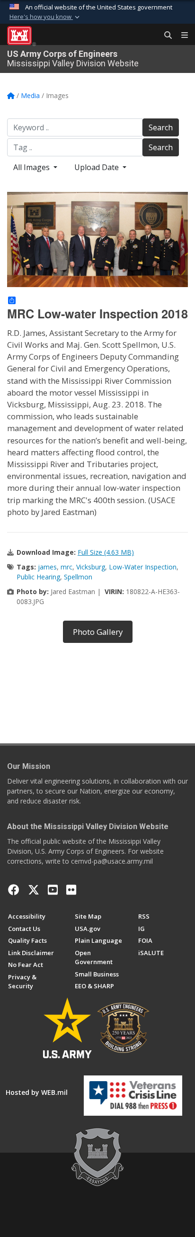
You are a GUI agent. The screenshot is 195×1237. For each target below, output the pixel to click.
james (47, 566)
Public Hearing (38, 576)
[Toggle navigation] (181, 35)
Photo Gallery (98, 631)
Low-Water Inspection (143, 566)
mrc (66, 566)
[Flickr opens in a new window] (71, 889)
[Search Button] (165, 35)
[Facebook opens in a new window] (13, 889)
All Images (32, 167)
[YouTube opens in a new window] (53, 889)
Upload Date (97, 167)
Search (161, 127)
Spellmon (78, 576)
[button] (45, 17)
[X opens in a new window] (33, 889)
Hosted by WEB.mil (37, 1092)
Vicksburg (90, 566)
